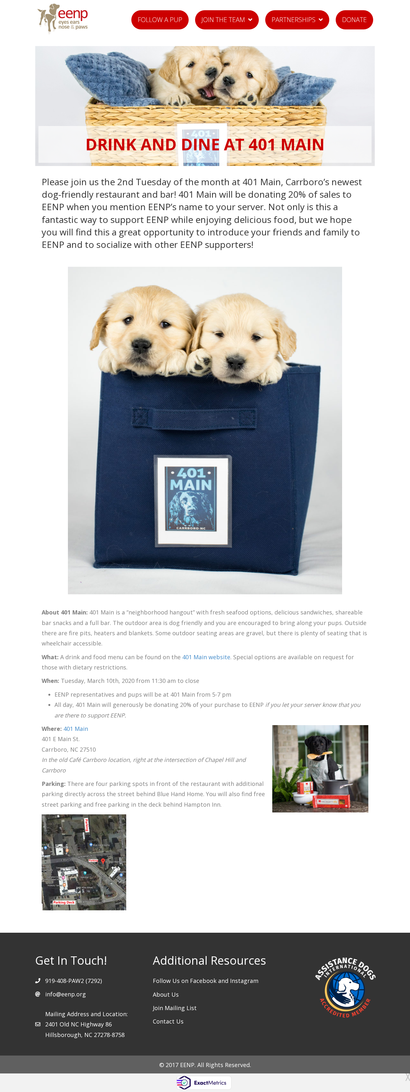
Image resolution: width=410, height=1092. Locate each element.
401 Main (75, 728)
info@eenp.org (65, 994)
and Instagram (238, 981)
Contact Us (168, 1021)
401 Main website (206, 657)
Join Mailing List (175, 1008)
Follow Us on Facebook (185, 981)
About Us (166, 994)
